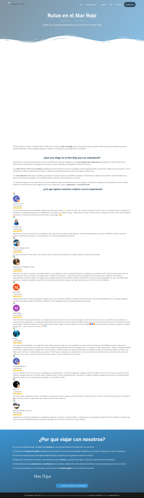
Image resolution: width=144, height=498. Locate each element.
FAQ (110, 4)
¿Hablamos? (129, 4)
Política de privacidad (49, 495)
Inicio (81, 4)
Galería (103, 4)
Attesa (106, 495)
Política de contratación (64, 495)
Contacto (119, 4)
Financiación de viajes (80, 495)
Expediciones (91, 4)
